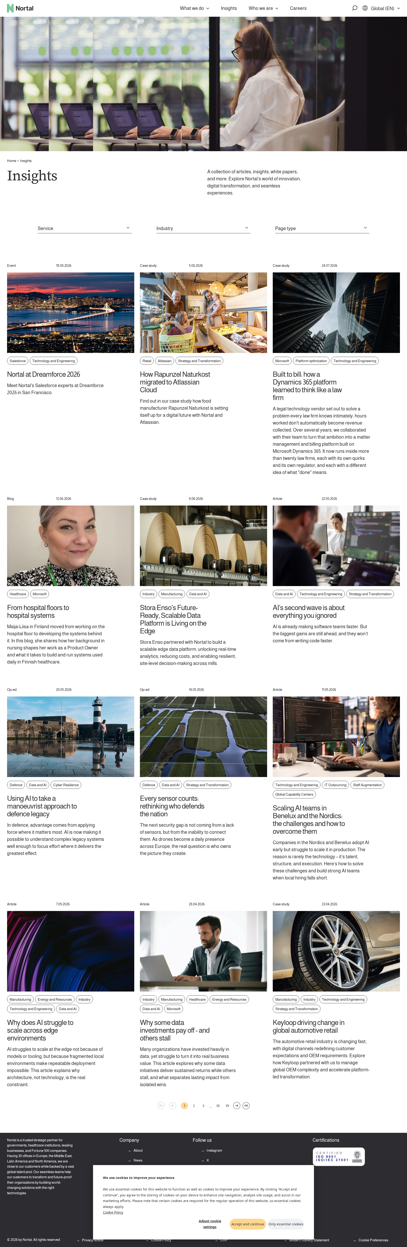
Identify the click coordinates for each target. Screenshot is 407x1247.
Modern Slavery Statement (309, 1240)
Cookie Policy (113, 1212)
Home (11, 161)
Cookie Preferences (373, 1240)
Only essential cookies (286, 1224)
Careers (298, 8)
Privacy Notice (92, 1240)
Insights (229, 8)
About (137, 1150)
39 (227, 1106)
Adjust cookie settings (210, 1224)
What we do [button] (192, 8)
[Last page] (246, 1105)
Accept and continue (248, 1224)
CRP (224, 1240)
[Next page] (236, 1105)
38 (218, 1106)
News (137, 1160)
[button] (355, 8)
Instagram (214, 1150)
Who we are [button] (261, 8)
